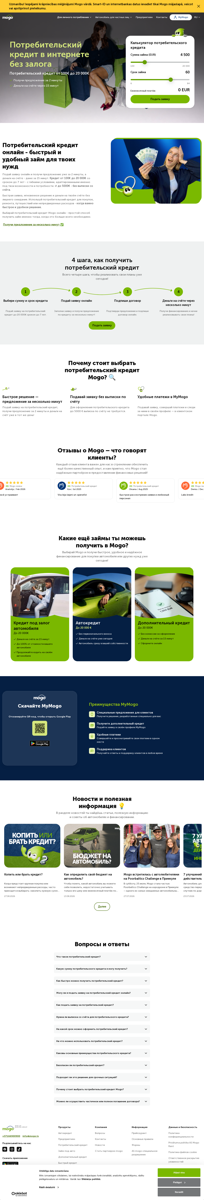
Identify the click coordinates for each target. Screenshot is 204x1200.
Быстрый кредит (67, 1162)
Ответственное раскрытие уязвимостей (183, 1160)
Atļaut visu (179, 1172)
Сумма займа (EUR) (143, 54)
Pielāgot (177, 1182)
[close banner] (198, 6)
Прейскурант (139, 1133)
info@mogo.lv (31, 1136)
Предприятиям (144, 17)
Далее (102, 906)
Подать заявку (160, 99)
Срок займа (138, 72)
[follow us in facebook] (4, 1149)
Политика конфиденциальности (181, 1135)
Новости (100, 1145)
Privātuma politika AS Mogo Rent (183, 1144)
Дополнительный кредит (72, 1156)
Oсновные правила (142, 1139)
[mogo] (28, 1128)
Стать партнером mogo (109, 1151)
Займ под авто (66, 1151)
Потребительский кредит (73, 1145)
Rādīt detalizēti (47, 1187)
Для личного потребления (73, 17)
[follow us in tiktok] (19, 1149)
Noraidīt (179, 1192)
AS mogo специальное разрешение (144, 1153)
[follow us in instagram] (12, 1149)
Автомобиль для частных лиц (112, 17)
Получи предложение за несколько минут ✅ (33, 224)
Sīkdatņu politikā (91, 1179)
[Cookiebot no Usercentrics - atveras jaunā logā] (19, 1194)
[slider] (145, 62)
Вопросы (100, 1133)
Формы (136, 1145)
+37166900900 (11, 1136)
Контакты (161, 17)
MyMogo (183, 17)
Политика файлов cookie (182, 1152)
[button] (102, 957)
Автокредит (65, 1133)
